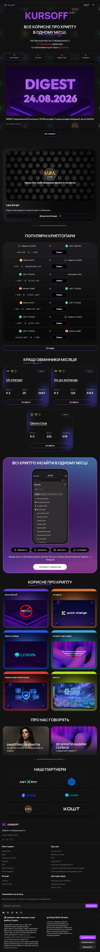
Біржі (4, 854)
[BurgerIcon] (93, 5)
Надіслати (91, 906)
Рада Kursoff (56, 861)
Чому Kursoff (56, 851)
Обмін (59, 252)
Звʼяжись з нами (57, 854)
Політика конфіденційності (62, 864)
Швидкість (22, 550)
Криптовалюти (8, 871)
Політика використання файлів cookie (66, 871)
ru (11, 839)
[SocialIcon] (3, 912)
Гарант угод (56, 887)
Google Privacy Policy (11, 948)
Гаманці (5, 861)
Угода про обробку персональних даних (67, 868)
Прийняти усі (88, 937)
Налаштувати (88, 942)
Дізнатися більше (48, 216)
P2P (3, 864)
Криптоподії (7, 884)
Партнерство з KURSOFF (61, 880)
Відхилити (87, 947)
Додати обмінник (58, 884)
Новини (5, 880)
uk (3, 839)
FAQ (52, 858)
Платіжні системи (9, 858)
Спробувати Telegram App (50, 567)
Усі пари (50, 348)
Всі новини (50, 133)
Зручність (61, 550)
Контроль (42, 550)
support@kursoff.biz (10, 835)
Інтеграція (81, 550)
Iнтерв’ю (26, 402)
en (7, 839)
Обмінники (6, 851)
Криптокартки (8, 868)
